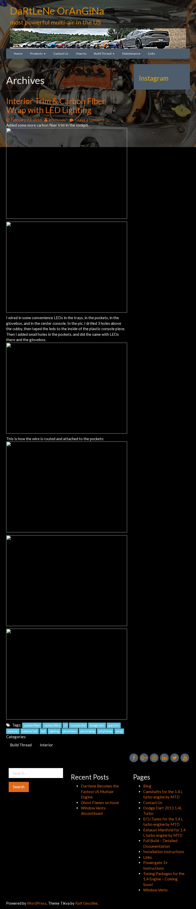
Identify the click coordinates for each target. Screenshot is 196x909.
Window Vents (155, 890)
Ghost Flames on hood (100, 802)
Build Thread (103, 53)
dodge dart (97, 725)
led (43, 731)
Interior (46, 745)
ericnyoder (57, 119)
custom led (78, 725)
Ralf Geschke (86, 903)
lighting (54, 731)
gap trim (113, 725)
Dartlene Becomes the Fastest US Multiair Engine (100, 791)
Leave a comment (89, 119)
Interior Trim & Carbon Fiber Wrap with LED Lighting (55, 105)
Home (18, 53)
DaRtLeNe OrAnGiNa (57, 11)
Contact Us (60, 53)
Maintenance (131, 53)
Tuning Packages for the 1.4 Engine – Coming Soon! (164, 879)
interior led (29, 731)
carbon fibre (52, 725)
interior (13, 731)
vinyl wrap (105, 731)
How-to (81, 53)
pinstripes (70, 731)
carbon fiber (32, 725)
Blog (147, 786)
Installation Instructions (163, 851)
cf (65, 725)
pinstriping (87, 731)
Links (151, 53)
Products (36, 53)
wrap (119, 731)
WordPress (36, 903)
